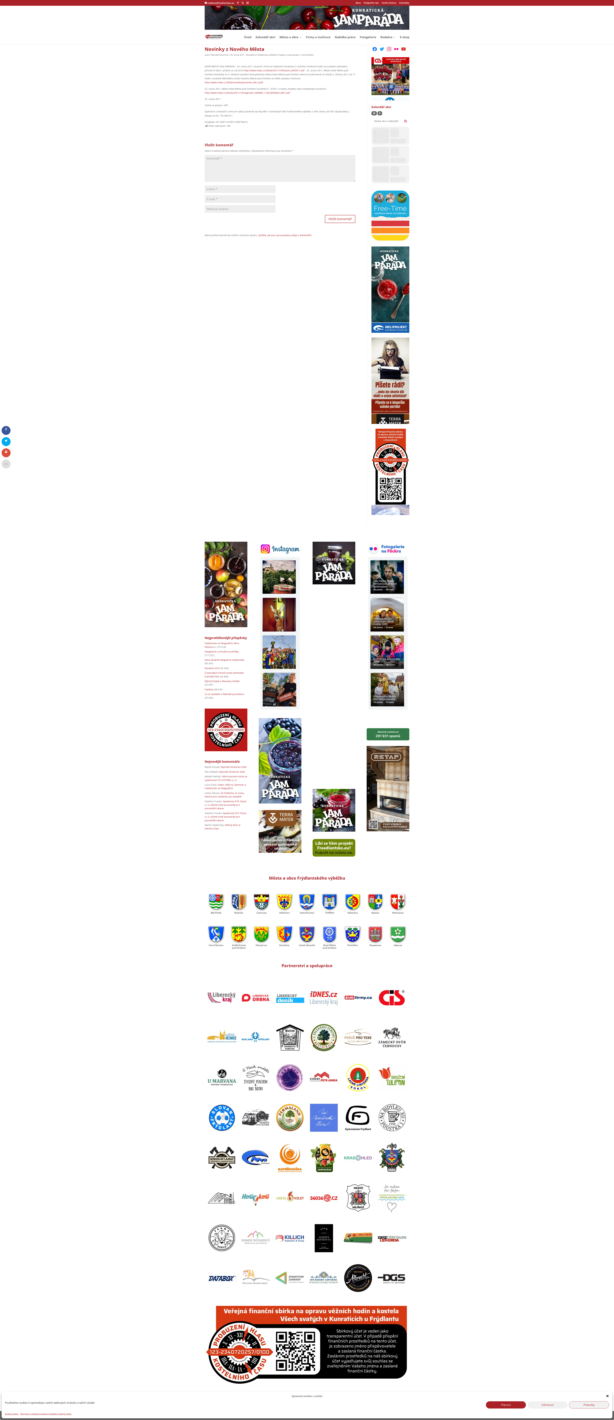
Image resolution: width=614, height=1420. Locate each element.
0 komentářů (307, 54)
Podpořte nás (371, 3)
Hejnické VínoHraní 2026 (233, 767)
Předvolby (589, 1404)
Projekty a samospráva (288, 54)
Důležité (272, 54)
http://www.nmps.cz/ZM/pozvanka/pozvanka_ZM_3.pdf (234, 82)
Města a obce (289, 37)
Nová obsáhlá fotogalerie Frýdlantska (224, 659)
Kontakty (404, 3)
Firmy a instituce (318, 37)
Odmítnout (547, 1404)
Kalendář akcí (265, 37)
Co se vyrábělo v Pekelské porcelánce (224, 694)
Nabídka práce (345, 37)
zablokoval (388, 734)
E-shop (404, 37)
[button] (607, 1396)
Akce (358, 3)
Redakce (386, 37)
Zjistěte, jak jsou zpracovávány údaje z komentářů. (285, 235)
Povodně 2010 (212, 668)
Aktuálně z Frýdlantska (257, 54)
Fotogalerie (368, 37)
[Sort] (380, 113)
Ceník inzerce (389, 3)
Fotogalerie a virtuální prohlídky (222, 651)
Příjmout (506, 1404)
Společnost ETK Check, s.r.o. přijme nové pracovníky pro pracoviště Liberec (226, 805)
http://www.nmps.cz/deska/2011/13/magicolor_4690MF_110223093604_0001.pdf (247, 92)
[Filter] (374, 113)
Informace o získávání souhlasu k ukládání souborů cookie (45, 1413)
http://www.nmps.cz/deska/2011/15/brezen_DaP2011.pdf (274, 70)
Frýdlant (209, 689)
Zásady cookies (12, 1413)
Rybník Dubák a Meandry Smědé (222, 681)
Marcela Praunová (219, 54)
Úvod (247, 37)
